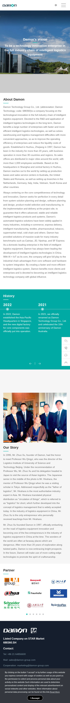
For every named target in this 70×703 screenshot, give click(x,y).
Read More (55, 692)
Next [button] (68, 330)
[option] (17, 330)
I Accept (35, 698)
